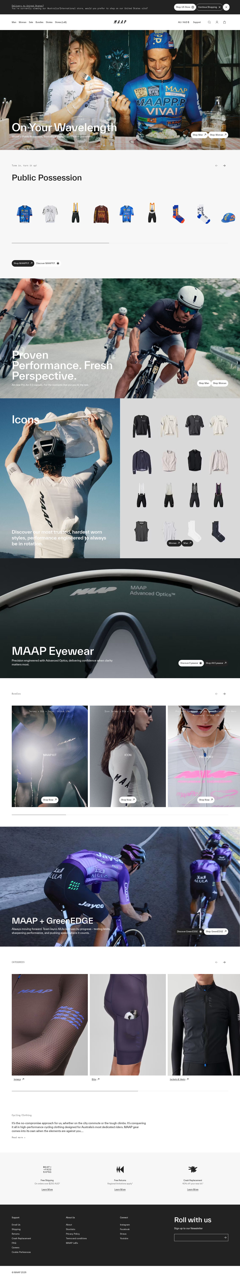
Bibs (94, 1079)
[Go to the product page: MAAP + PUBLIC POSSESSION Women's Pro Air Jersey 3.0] (126, 214)
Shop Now (48, 800)
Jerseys (17, 1079)
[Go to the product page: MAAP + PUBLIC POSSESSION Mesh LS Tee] (101, 214)
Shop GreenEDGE (214, 931)
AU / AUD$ (183, 22)
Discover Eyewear (189, 663)
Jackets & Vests (177, 1079)
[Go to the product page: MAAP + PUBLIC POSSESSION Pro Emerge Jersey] (50, 214)
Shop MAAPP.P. (21, 263)
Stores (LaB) (61, 22)
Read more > (18, 1137)
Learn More (47, 1189)
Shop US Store (183, 7)
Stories (49, 22)
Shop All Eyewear (214, 663)
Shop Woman (216, 135)
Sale (31, 22)
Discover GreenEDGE (187, 931)
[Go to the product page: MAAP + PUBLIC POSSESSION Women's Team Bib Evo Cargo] (152, 214)
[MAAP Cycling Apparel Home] (120, 23)
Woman (22, 22)
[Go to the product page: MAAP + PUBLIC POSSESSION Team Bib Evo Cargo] (75, 214)
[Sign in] (217, 22)
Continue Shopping (207, 7)
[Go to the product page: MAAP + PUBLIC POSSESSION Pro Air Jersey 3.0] (24, 214)
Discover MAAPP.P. (45, 263)
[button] (39, 1252)
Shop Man (198, 135)
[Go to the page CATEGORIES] (50, 1024)
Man (14, 22)
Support (197, 22)
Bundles (39, 22)
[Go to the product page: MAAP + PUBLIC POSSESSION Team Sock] (177, 214)
